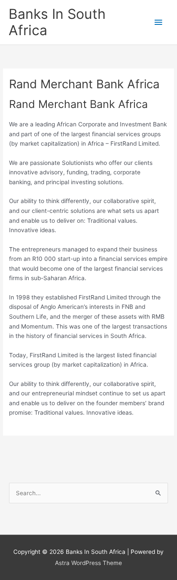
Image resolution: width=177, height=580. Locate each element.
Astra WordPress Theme (88, 562)
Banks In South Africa (57, 22)
